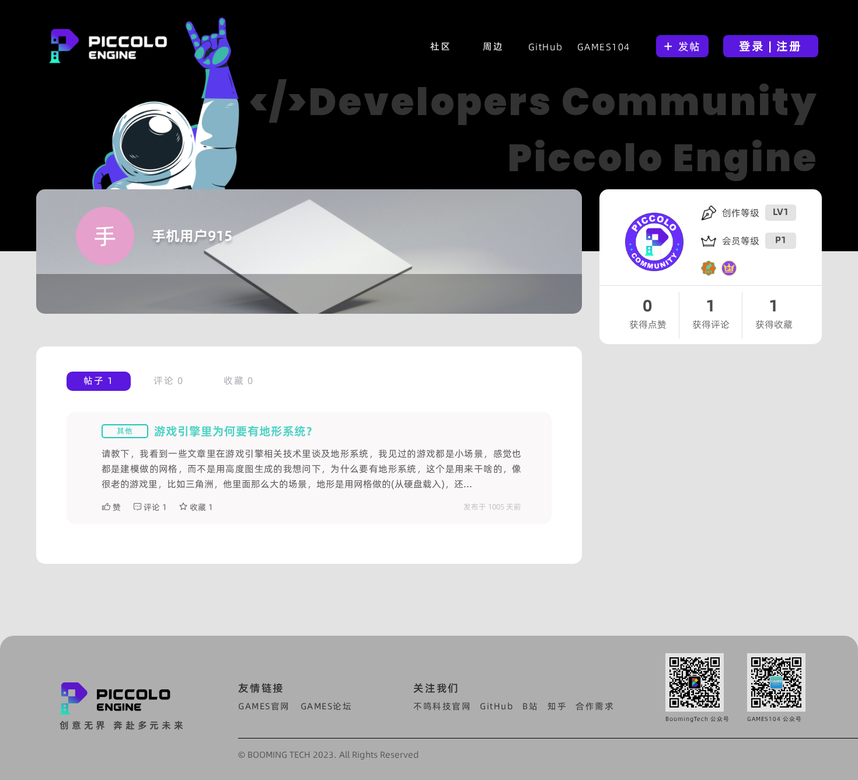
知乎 (557, 706)
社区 (440, 46)
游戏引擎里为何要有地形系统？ (236, 431)
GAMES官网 (264, 706)
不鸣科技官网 (442, 706)
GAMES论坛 (327, 706)
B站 (530, 706)
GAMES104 (603, 46)
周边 (493, 46)
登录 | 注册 (770, 46)
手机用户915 (192, 235)
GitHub (545, 46)
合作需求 (595, 706)
